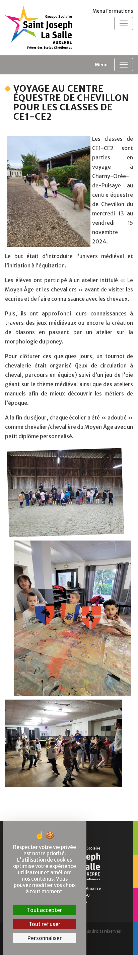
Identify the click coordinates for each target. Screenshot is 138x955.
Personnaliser (44, 938)
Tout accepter (44, 910)
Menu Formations (112, 11)
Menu (101, 65)
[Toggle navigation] (123, 23)
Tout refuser (44, 924)
